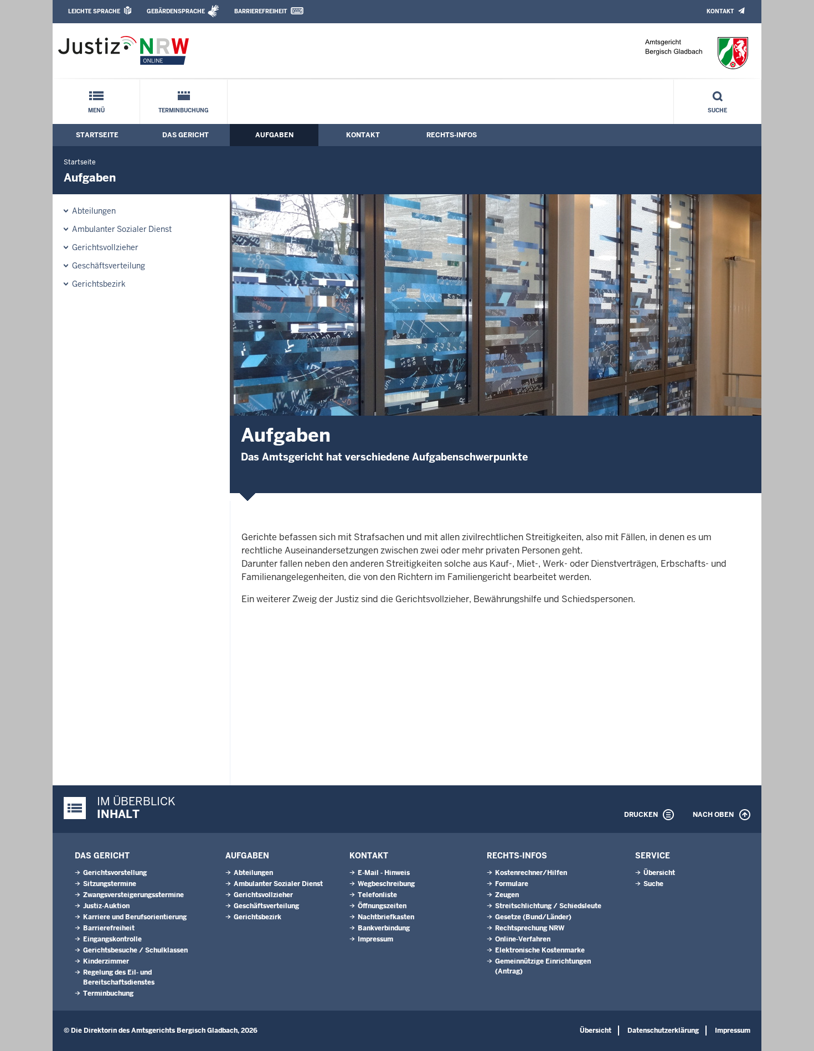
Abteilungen (94, 211)
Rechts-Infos (451, 135)
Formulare (511, 883)
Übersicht (659, 872)
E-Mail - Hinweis (384, 872)
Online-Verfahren (522, 939)
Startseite (97, 135)
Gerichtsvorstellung (115, 872)
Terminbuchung (183, 110)
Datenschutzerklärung (663, 1030)
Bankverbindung (384, 928)
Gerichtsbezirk (99, 284)
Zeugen (507, 894)
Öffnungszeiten (382, 906)
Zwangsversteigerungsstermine (133, 894)
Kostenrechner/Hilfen (531, 872)
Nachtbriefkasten (386, 917)
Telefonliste (377, 894)
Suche (717, 110)
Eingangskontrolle (112, 939)
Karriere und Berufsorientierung (135, 917)
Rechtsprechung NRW (529, 928)
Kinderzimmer (106, 961)
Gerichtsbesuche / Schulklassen (135, 950)
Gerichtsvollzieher (105, 247)
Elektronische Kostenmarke (540, 950)
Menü (96, 110)
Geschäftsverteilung (108, 266)
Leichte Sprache (94, 11)
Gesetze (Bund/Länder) (533, 917)
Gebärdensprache (176, 11)
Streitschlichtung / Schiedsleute (548, 906)
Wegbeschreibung (386, 883)
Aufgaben (274, 135)
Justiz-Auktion (106, 906)
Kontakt (720, 11)
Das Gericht (185, 135)
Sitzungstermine (109, 883)
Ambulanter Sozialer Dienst (122, 229)
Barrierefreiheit (260, 11)
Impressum (375, 939)
